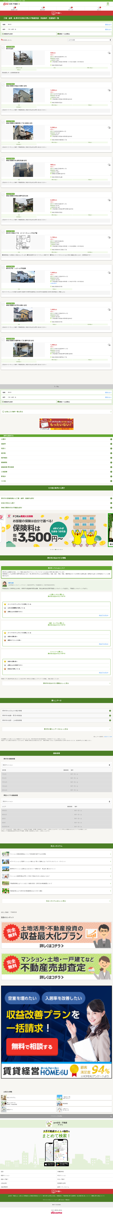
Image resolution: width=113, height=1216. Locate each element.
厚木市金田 (9, 48)
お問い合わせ (61, 1199)
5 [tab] (57, 549)
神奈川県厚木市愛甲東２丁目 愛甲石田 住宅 (20, 340)
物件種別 (4, 458)
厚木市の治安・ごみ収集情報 (12, 720)
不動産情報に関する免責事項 (69, 1195)
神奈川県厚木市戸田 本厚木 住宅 (16, 305)
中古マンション (61, 1175)
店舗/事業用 (4, 1187)
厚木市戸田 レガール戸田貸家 (16, 268)
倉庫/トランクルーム (63, 1187)
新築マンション (5, 1175)
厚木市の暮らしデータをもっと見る (56, 729)
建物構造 (4, 462)
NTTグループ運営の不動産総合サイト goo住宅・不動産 (14, 0)
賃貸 (2, 1171)
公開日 (3, 439)
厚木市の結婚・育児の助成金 (12, 715)
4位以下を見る (103, 615)
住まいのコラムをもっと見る (56, 901)
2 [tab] (52, 549)
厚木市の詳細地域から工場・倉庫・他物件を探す (17, 498)
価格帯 (3, 444)
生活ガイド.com (108, 736)
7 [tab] (60, 549)
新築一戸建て (4, 1179)
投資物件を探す (61, 1183)
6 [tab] (58, 549)
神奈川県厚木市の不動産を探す (11, 507)
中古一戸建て (61, 1179)
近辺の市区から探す (8, 503)
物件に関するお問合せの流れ (49, 1195)
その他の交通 (53, 283)
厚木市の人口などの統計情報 (12, 711)
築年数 (3, 453)
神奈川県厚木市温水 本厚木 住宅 (16, 86)
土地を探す (4, 1183)
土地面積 (4, 472)
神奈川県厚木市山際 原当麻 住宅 (16, 160)
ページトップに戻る (56, 1116)
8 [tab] (62, 549)
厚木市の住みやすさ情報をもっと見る (56, 683)
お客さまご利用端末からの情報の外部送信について (30, 1195)
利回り (3, 448)
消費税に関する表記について (97, 1195)
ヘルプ (55, 1199)
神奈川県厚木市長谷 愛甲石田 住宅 (17, 196)
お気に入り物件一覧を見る (14, 411)
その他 (3, 481)
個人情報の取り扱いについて (83, 1195)
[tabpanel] (56, 530)
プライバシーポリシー (47, 1199)
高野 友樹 (11, 583)
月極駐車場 (60, 1171)
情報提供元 (59, 1195)
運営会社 (67, 1199)
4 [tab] (55, 549)
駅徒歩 (3, 476)
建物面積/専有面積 (7, 467)
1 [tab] (50, 549)
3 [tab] (54, 549)
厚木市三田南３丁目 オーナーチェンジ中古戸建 (21, 233)
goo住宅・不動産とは (13, 1195)
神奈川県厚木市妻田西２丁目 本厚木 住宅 (19, 123)
